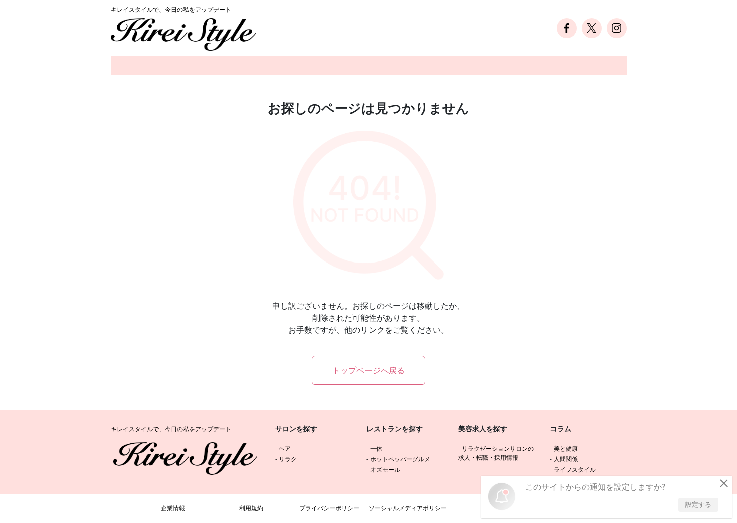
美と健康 (566, 448)
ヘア (285, 448)
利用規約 (251, 508)
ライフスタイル (575, 469)
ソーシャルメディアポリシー (407, 508)
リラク (288, 459)
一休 (376, 448)
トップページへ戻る (368, 370)
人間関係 (566, 459)
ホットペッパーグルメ (400, 459)
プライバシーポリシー (329, 508)
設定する (698, 504)
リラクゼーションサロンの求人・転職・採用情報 (496, 453)
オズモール (385, 469)
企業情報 (173, 508)
